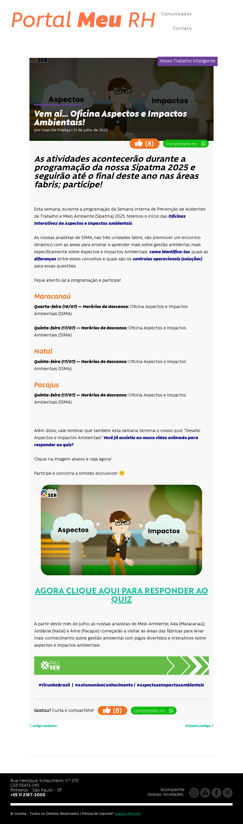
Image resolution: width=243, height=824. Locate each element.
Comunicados (176, 14)
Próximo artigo (198, 726)
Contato (182, 29)
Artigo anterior (44, 726)
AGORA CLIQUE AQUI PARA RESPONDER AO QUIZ (121, 595)
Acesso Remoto (128, 814)
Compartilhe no (183, 144)
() (148, 144)
